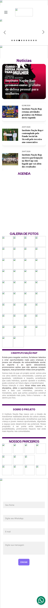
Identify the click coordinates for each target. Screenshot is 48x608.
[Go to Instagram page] (24, 583)
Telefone (7, 513)
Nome (6, 499)
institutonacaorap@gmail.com (24, 598)
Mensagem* (9, 539)
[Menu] (5, 12)
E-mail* (7, 526)
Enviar (23, 562)
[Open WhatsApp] (41, 600)
